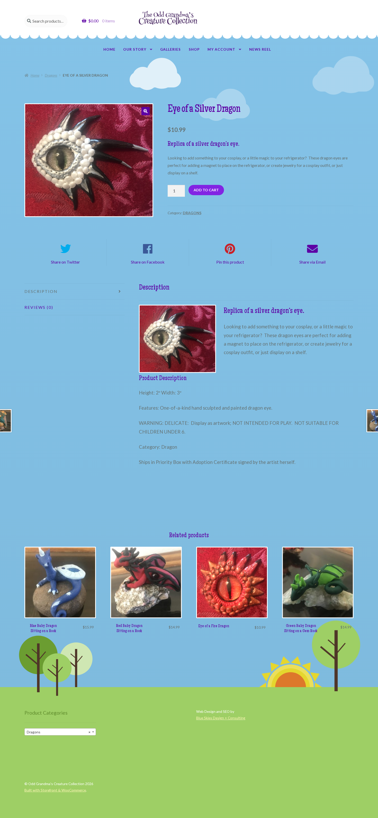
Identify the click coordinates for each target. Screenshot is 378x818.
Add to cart (206, 190)
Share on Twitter (65, 261)
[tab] (74, 292)
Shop (194, 49)
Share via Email (312, 261)
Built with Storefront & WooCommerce (55, 790)
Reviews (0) (38, 307)
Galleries (170, 49)
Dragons (51, 75)
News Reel (260, 49)
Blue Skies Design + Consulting (220, 718)
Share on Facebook (148, 261)
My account (221, 49)
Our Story (134, 49)
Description (41, 291)
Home (109, 49)
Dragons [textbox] (59, 732)
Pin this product (230, 261)
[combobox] (60, 731)
